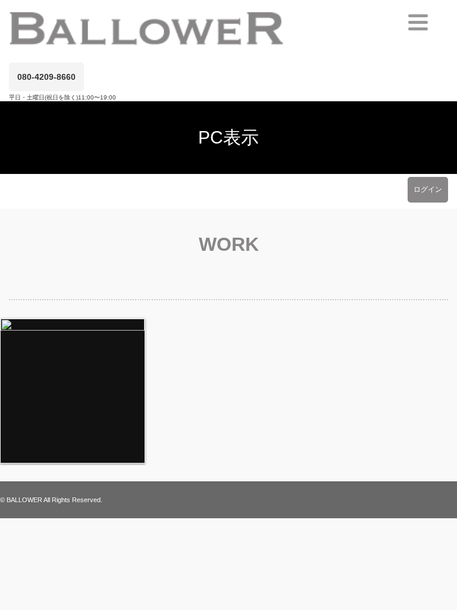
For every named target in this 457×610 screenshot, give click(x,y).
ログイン (428, 189)
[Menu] (418, 22)
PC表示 (228, 137)
